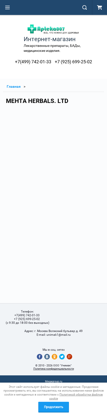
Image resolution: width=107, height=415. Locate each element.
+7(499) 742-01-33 (33, 61)
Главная (14, 86)
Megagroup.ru (53, 381)
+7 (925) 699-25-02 (73, 61)
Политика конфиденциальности (53, 368)
